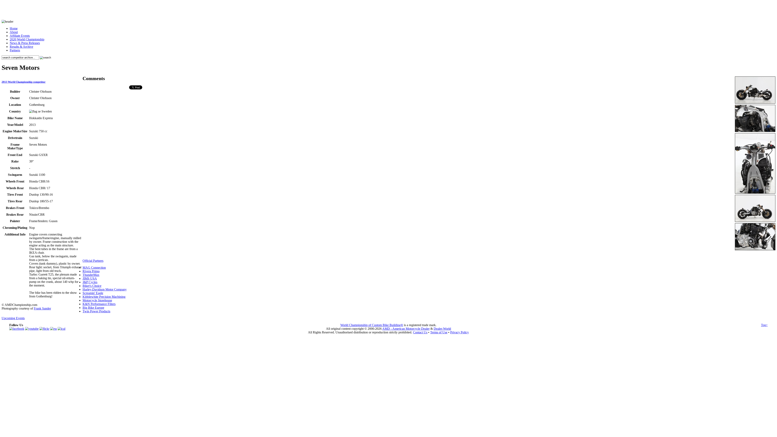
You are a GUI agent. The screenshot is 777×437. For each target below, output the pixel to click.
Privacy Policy (459, 332)
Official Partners (93, 260)
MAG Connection (94, 267)
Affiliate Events (20, 35)
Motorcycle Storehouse (97, 300)
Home (14, 28)
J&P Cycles (90, 282)
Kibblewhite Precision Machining (104, 296)
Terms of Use (438, 332)
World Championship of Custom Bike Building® (371, 325)
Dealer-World (442, 328)
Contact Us (420, 332)
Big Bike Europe (93, 307)
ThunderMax (91, 275)
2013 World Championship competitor (24, 81)
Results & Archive (21, 46)
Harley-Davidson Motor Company (105, 289)
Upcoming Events (13, 318)
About (14, 32)
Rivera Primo (91, 271)
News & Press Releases (25, 43)
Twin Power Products (96, 311)
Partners (15, 50)
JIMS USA (90, 278)
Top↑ (764, 325)
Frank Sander (42, 308)
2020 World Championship (27, 39)
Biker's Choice (92, 285)
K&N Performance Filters (99, 304)
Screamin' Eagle (93, 293)
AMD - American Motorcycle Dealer (406, 328)
